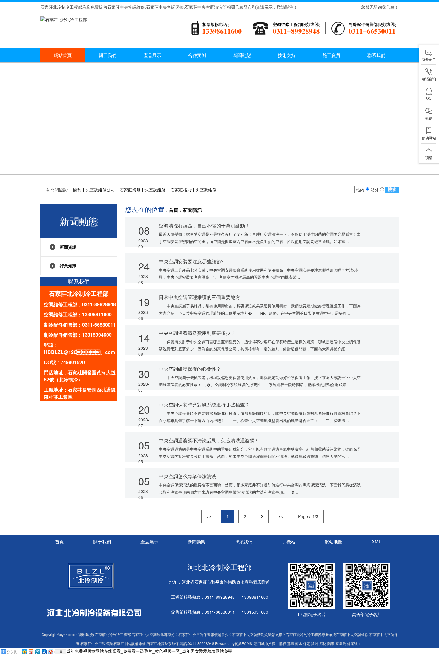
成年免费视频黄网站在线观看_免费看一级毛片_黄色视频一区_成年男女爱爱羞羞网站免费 (149, 651)
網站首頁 (63, 55)
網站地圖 (334, 541)
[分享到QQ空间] (24, 651)
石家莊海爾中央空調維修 (143, 190)
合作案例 (197, 55)
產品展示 (152, 55)
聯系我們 (376, 55)
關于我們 (107, 55)
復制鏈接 (86, 634)
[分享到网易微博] (50, 651)
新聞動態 (242, 55)
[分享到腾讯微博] (37, 651)
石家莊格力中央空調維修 (194, 190)
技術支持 (287, 55)
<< (209, 516)
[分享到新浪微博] (30, 651)
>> (280, 516)
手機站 (288, 541)
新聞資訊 (68, 247)
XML (376, 541)
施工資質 (331, 55)
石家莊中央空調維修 (126, 7)
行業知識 (68, 266)
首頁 (173, 210)
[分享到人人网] (44, 651)
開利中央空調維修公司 (94, 190)
